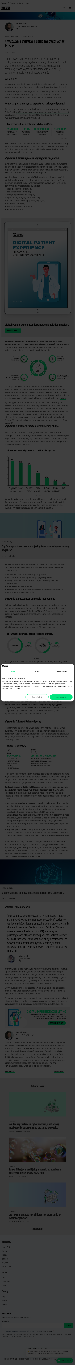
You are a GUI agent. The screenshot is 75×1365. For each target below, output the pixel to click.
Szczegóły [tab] (37, 671)
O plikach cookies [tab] (62, 671)
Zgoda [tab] (13, 671)
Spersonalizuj (36, 697)
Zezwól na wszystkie (61, 697)
